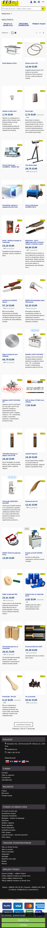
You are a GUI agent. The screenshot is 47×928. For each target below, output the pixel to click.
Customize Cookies (19, 915)
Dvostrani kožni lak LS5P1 (33, 646)
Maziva (4, 863)
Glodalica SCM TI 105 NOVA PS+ (11, 401)
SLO (11, 761)
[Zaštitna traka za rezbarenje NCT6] (35, 580)
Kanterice (5, 820)
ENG (27, 761)
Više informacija (7, 915)
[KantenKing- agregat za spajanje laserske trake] (12, 192)
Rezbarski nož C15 (31, 501)
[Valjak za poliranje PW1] (12, 580)
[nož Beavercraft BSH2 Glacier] (12, 287)
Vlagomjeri (5, 854)
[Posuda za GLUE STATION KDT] (35, 539)
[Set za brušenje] (35, 683)
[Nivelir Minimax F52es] (12, 49)
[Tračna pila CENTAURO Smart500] (12, 487)
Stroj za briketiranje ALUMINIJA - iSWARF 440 (10, 166)
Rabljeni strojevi (39, 24)
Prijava (4, 791)
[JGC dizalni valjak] (35, 151)
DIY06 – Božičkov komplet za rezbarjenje (11, 241)
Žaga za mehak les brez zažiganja (10, 355)
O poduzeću (6, 777)
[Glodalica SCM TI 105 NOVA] (35, 341)
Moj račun (5, 793)
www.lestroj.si (33, 889)
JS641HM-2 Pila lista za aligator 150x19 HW (10, 454)
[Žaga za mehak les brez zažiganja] (12, 341)
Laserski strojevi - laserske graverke (15, 835)
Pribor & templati (8, 852)
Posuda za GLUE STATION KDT (33, 553)
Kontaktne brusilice (8, 830)
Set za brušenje (30, 696)
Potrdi (23, 925)
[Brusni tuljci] (35, 97)
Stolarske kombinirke (9, 816)
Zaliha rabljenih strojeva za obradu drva (16, 876)
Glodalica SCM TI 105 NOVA (34, 354)
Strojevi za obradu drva (8, 24)
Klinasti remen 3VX (31, 63)
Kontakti (5, 773)
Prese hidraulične (8, 828)
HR (19, 761)
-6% (4, 600)
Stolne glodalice (7, 825)
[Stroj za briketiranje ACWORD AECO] (35, 192)
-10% (27, 117)
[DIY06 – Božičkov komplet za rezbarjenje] (12, 227)
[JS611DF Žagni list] (35, 440)
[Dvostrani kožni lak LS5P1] (35, 633)
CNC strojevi (6, 832)
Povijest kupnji (7, 795)
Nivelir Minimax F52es (9, 63)
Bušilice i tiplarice (8, 823)
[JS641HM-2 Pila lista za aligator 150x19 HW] (12, 440)
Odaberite (5, 33)
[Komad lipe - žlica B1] (12, 683)
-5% (27, 308)
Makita (4, 861)
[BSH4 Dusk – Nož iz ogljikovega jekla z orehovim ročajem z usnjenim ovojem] (35, 227)
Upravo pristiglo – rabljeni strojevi (14, 873)
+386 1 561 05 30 (13, 752)
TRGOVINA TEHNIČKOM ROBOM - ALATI (23, 24)
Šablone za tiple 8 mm (9, 111)
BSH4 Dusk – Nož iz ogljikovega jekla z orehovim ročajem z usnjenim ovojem (34, 242)
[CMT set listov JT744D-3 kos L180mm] (35, 386)
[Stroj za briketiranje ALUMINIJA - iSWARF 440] (12, 151)
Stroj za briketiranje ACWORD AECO (31, 206)
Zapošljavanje (7, 780)
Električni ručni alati (9, 859)
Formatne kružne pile (9, 811)
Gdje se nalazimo (8, 775)
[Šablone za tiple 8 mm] (12, 97)
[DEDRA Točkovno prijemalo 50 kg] (12, 539)
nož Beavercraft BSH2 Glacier (9, 301)
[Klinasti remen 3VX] (35, 49)
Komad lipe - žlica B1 (9, 696)
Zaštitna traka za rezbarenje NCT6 (34, 595)
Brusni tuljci (29, 111)
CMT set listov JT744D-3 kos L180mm (34, 401)
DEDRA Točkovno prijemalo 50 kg (11, 553)
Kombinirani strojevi (9, 813)
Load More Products (23, 724)
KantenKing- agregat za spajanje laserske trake (10, 206)
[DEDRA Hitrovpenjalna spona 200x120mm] (35, 287)
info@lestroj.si (12, 749)
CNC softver (6, 837)
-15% (27, 171)
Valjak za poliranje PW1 (9, 594)
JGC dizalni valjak (31, 165)
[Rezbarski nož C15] (35, 487)
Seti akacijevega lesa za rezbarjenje (10, 647)
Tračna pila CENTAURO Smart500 (10, 502)
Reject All (23, 920)
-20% (4, 248)
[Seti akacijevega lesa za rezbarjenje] (12, 633)
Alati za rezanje (7, 849)
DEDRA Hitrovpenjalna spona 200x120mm (34, 301)
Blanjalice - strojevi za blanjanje (13, 818)
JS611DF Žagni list (31, 454)
